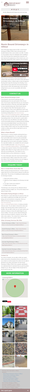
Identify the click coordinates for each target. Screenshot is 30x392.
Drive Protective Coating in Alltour (10, 387)
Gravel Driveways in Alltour (9, 376)
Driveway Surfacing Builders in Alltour (11, 385)
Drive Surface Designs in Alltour (9, 382)
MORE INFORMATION (15, 273)
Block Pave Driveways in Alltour (10, 378)
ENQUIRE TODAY (15, 165)
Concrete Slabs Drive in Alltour (10, 379)
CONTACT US (15, 94)
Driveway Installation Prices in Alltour (11, 384)
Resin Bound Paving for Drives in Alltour (13, 373)
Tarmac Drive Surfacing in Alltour (11, 375)
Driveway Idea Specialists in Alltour (10, 370)
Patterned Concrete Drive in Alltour (11, 381)
